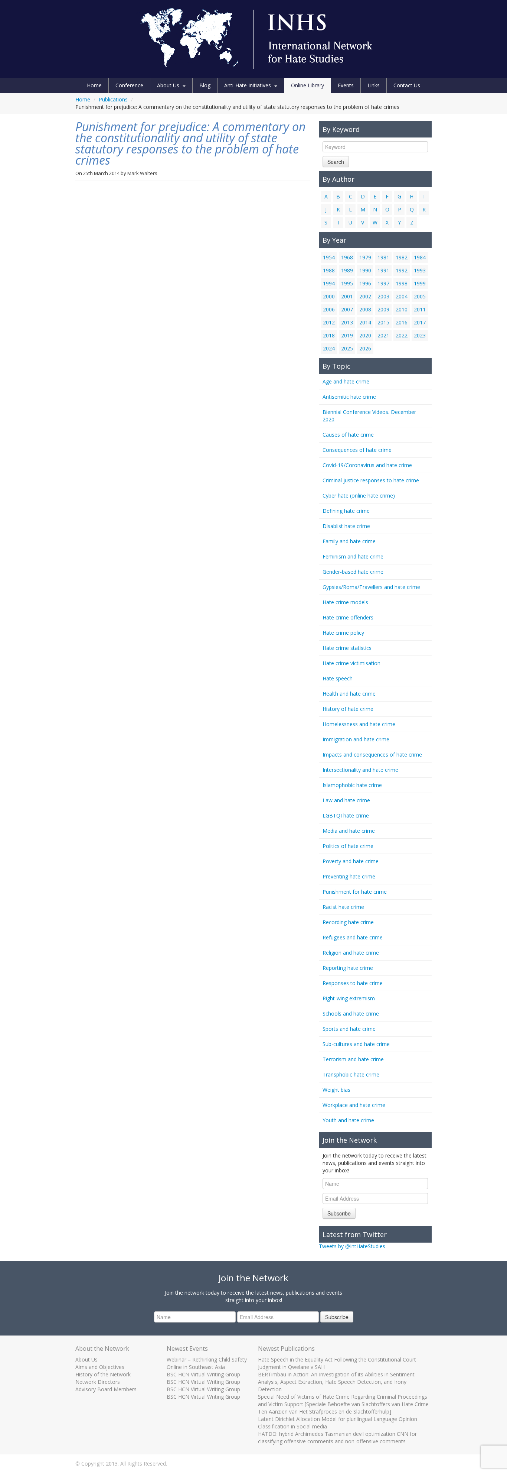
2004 (402, 296)
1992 (402, 270)
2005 (420, 296)
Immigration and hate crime (356, 739)
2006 (329, 309)
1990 (365, 270)
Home (94, 85)
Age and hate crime (346, 381)
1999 (420, 283)
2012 (329, 322)
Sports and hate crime (349, 1028)
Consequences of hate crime (357, 449)
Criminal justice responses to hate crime (371, 480)
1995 (347, 283)
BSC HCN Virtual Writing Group (203, 1374)
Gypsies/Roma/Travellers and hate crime (371, 586)
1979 (365, 257)
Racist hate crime (343, 906)
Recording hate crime (348, 922)
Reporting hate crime (348, 967)
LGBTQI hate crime (346, 815)
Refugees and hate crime (353, 937)
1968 (347, 257)
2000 (329, 296)
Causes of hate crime (348, 434)
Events (346, 85)
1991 (383, 270)
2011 (420, 309)
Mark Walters (142, 173)
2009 (383, 309)
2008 (365, 309)
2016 (402, 322)
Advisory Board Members (106, 1389)
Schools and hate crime (351, 1013)
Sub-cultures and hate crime (356, 1044)
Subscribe (339, 1213)
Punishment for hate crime (355, 891)
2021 (383, 335)
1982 (402, 257)
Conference (129, 85)
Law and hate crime (346, 800)
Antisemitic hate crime (349, 396)
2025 (347, 348)
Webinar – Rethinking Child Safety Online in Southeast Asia (207, 1363)
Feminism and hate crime (353, 556)
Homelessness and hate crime (359, 724)
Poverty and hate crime (351, 861)
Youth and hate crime (348, 1120)
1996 (365, 283)
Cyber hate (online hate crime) (359, 495)
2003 (383, 296)
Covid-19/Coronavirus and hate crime (367, 465)
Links (373, 85)
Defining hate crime (346, 510)
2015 (383, 322)
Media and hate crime (349, 830)
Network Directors (97, 1381)
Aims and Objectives (99, 1366)
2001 (347, 296)
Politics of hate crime (348, 845)
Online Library (307, 85)
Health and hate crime (349, 693)
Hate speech (338, 678)
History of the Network (103, 1374)
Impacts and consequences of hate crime (372, 754)
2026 (365, 348)
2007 (347, 309)
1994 (329, 283)
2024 (329, 348)
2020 (365, 335)
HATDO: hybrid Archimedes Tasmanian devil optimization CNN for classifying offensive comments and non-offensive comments (337, 1437)
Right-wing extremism (349, 998)
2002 (365, 296)
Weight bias (336, 1089)
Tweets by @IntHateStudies (352, 1246)
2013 (347, 322)
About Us (168, 85)
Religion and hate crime (351, 952)
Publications (113, 99)
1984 (420, 257)
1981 (383, 257)
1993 (420, 270)
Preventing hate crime (349, 876)
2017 (420, 322)
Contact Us (406, 85)
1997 (383, 283)
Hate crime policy (343, 632)
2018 (329, 335)
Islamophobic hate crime (352, 785)
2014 (365, 322)
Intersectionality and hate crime (360, 769)
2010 (402, 309)
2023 (420, 335)
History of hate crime (348, 708)
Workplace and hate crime (354, 1104)
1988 (329, 270)
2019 (347, 335)
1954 (329, 257)
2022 (402, 335)
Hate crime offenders (348, 617)
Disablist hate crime (346, 526)
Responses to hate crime (353, 983)
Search (335, 161)
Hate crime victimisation (351, 663)
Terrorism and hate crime (353, 1059)
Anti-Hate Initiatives (247, 85)
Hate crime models (345, 602)
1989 (347, 270)
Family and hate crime (349, 541)
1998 (402, 283)
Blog (204, 85)
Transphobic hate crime (351, 1074)
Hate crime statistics (347, 647)
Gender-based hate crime (353, 571)
